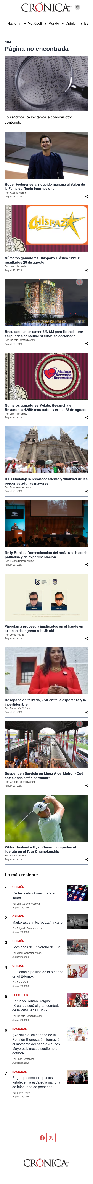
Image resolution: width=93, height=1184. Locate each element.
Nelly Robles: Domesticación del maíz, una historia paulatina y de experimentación (46, 555)
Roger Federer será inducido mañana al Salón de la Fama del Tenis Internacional (45, 186)
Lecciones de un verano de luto (36, 946)
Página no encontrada (37, 48)
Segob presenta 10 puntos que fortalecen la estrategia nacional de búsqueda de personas (36, 1082)
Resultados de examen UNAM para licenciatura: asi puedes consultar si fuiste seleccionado (44, 333)
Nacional (14, 23)
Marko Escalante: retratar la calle (37, 922)
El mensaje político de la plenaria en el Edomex (37, 974)
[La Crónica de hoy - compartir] (86, 196)
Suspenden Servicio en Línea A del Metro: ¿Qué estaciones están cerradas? (44, 775)
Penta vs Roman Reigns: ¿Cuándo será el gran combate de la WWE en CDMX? (36, 1005)
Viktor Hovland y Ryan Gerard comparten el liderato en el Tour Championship (40, 849)
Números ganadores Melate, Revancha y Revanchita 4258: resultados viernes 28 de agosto (46, 407)
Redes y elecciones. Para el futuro (33, 895)
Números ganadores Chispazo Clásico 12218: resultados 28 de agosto (42, 260)
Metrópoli (35, 23)
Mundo (53, 23)
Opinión (72, 23)
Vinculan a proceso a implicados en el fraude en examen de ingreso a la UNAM (44, 628)
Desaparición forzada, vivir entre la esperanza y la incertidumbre (45, 702)
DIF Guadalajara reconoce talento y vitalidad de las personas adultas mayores (46, 481)
